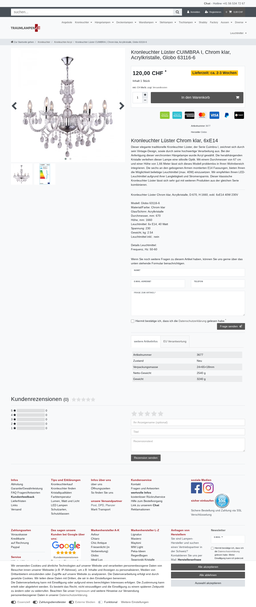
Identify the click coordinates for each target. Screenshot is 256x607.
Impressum (83, 590)
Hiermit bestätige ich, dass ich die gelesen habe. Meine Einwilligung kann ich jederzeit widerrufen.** (229, 555)
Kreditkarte (18, 538)
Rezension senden (146, 457)
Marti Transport (100, 509)
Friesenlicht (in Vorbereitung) (100, 549)
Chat (207, 3)
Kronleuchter (82, 22)
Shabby (203, 22)
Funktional (110, 602)
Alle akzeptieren (208, 566)
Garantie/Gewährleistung (27, 488)
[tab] (146, 341)
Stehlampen (166, 22)
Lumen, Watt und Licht (65, 501)
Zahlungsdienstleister (52, 602)
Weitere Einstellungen (135, 602)
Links (14, 505)
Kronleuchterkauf (62, 484)
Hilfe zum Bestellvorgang (146, 501)
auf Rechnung (20, 542)
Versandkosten (160, 87)
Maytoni (136, 542)
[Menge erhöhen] (145, 95)
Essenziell (23, 602)
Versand (16, 509)
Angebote (67, 22)
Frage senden (229, 326)
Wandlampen (146, 22)
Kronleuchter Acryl (63, 42)
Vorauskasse (19, 534)
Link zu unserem (145, 505)
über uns (96, 484)
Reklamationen (140, 509)
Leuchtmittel (237, 33)
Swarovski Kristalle (143, 559)
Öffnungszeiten (100, 488)
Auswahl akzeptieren (208, 583)
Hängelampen (103, 22)
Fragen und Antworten (145, 488)
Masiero (136, 538)
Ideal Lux (97, 559)
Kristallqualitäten (61, 492)
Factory (214, 22)
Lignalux (136, 534)
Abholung (17, 484)
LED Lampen (59, 505)
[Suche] (177, 12)
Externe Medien (85, 602)
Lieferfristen (18, 501)
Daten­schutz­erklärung (73, 595)
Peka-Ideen (138, 551)
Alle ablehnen (208, 575)
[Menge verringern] (145, 100)
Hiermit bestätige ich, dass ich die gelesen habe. (180, 321)
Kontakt (136, 484)
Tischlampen (186, 22)
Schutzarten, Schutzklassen (60, 511)
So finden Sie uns (102, 492)
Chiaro (95, 538)
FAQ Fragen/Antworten (25, 492)
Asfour (95, 534)
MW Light (137, 547)
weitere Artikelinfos (146, 341)
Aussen (225, 22)
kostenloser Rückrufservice (148, 496)
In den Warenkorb (195, 97)
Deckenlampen (125, 22)
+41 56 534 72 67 (234, 3)
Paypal (15, 547)
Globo (95, 555)
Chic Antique (99, 542)
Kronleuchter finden (63, 488)
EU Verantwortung (174, 341)
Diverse (239, 22)
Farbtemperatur (61, 496)
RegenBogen (139, 555)
